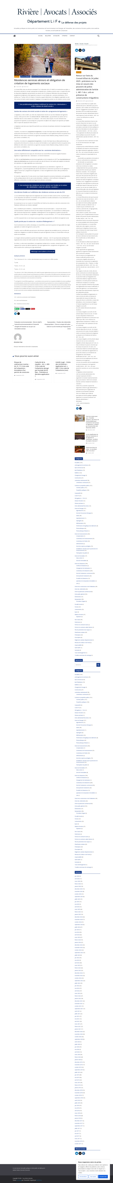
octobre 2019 (78, 1067)
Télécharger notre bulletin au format (42, 251)
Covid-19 (77, 495)
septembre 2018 (79, 1098)
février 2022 (78, 996)
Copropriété (78, 493)
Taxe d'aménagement (80, 652)
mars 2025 (77, 909)
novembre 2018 (79, 1092)
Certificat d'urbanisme (81, 565)
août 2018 (77, 1100)
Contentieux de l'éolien (82, 541)
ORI (77, 583)
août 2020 (77, 1041)
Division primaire (79, 503)
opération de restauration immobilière (85, 581)
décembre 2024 (78, 917)
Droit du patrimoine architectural (83, 591)
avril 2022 (77, 991)
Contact (72, 35)
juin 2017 (77, 1131)
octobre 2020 (78, 1036)
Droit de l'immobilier (80, 556)
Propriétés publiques (81, 490)
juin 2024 (77, 929)
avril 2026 (77, 878)
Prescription (78, 637)
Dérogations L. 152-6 (80, 498)
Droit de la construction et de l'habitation (41, 76)
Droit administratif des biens (82, 506)
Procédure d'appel (80, 601)
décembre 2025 (78, 889)
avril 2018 (77, 1110)
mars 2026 (77, 881)
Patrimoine (77, 622)
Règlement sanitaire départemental (83, 640)
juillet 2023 (77, 955)
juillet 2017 (77, 1128)
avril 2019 (77, 1080)
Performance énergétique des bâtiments (86, 526)
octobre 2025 (78, 894)
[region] (93, 1170)
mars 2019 (77, 1082)
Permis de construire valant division (83, 627)
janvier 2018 (78, 1118)
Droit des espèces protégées (83, 546)
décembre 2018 (78, 1090)
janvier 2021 (78, 1029)
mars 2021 (77, 1024)
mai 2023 (77, 960)
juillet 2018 (77, 1103)
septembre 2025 (79, 896)
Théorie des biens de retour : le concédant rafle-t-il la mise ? (91, 449)
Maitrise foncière (79, 614)
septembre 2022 (79, 980)
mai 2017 (77, 1133)
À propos (64, 35)
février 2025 (78, 912)
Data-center (79, 558)
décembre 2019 (78, 1062)
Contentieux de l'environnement (84, 538)
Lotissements (78, 609)
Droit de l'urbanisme (25, 76)
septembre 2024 (79, 924)
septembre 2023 (79, 952)
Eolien (77, 515)
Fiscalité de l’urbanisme (82, 578)
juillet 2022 (77, 983)
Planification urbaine (80, 632)
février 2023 (78, 968)
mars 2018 (77, 1113)
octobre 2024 (78, 922)
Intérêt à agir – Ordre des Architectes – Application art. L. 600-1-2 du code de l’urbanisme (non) (63, 366)
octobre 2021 (78, 1006)
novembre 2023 (79, 947)
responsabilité (78, 645)
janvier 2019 (78, 1087)
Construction (78, 478)
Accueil (40, 35)
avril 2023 (77, 963)
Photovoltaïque (80, 528)
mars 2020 (77, 1054)
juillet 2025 (77, 899)
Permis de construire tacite (81, 624)
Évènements (78, 596)
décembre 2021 (78, 1001)
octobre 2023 (78, 950)
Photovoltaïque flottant (82, 531)
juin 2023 (77, 957)
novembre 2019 (79, 1064)
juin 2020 (77, 1047)
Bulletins (48, 35)
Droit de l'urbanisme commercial (84, 573)
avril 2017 (77, 1136)
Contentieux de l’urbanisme (83, 570)
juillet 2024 (77, 927)
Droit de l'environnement (81, 534)
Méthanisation (79, 523)
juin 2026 (77, 876)
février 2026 (78, 884)
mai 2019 (77, 1077)
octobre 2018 (78, 1095)
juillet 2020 (77, 1044)
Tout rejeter (93, 1176)
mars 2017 (77, 1138)
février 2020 (78, 1057)
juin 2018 (77, 1105)
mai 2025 (77, 904)
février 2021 (78, 1026)
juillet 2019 (77, 1072)
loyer (76, 612)
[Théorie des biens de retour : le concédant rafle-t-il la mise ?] (80, 450)
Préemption (78, 635)
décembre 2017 (78, 1120)
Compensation (80, 536)
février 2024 (78, 940)
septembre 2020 (79, 1039)
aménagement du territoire (81, 465)
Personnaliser (83, 1176)
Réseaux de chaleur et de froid (82, 642)
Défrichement (79, 543)
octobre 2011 (78, 1143)
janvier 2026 (78, 886)
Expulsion (78, 616)
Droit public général (79, 594)
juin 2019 (77, 1075)
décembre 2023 (78, 945)
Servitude (77, 650)
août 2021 (77, 1011)
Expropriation (78, 599)
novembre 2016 (79, 1141)
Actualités (56, 35)
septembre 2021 (79, 1008)
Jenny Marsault (90, 101)
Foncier (76, 607)
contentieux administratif (81, 480)
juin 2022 (77, 985)
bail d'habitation (79, 470)
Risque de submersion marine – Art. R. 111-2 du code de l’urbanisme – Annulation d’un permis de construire (21, 367)
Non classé (77, 619)
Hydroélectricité (80, 518)
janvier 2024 (78, 942)
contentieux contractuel (82, 482)
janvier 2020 (78, 1059)
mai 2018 (77, 1108)
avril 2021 (77, 1021)
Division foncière (79, 501)
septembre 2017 (79, 1126)
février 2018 (78, 1115)
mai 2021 (77, 1019)
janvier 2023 (78, 970)
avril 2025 (77, 906)
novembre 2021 (79, 1003)
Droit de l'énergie (79, 508)
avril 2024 (77, 934)
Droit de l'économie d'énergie (83, 513)
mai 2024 (77, 932)
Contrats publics (80, 487)
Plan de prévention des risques (82, 630)
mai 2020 (77, 1049)
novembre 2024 (79, 919)
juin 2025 (77, 901)
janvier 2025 (78, 914)
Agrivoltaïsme (79, 510)
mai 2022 (77, 988)
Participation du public (81, 553)
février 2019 (78, 1085)
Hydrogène (79, 520)
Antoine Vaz (25, 86)
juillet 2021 (77, 1013)
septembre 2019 (79, 1070)
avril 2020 (77, 1052)
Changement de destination (83, 568)
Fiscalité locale (78, 604)
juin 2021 (77, 1016)
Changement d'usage (80, 475)
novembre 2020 (79, 1034)
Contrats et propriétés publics (82, 485)
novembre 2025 (79, 891)
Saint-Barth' (78, 647)
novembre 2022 (79, 975)
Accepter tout (103, 1176)
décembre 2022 (78, 973)
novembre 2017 (79, 1123)
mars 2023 (77, 965)
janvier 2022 (78, 998)
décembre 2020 (78, 1031)
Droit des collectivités (80, 589)
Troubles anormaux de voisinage (83, 655)
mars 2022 (77, 993)
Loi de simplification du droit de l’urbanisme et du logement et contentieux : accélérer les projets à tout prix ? (92, 438)
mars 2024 (77, 937)
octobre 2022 (78, 978)
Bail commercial (79, 467)
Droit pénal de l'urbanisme (82, 576)
